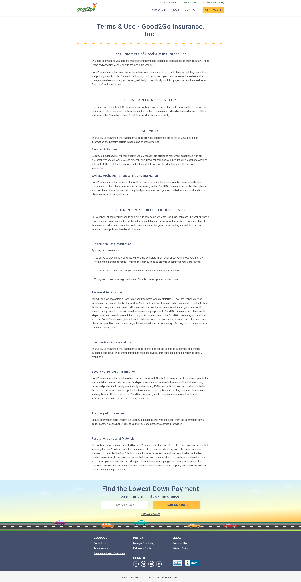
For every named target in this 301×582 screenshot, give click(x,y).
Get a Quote (213, 9)
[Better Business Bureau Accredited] (192, 563)
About (175, 9)
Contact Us (100, 543)
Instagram (159, 564)
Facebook (136, 564)
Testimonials (101, 548)
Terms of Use (180, 543)
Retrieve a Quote (150, 513)
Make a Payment (168, 2)
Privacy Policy (180, 548)
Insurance (158, 9)
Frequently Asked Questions (109, 553)
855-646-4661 (190, 2)
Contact (191, 9)
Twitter (143, 564)
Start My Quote (177, 505)
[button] (177, 563)
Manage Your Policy (213, 2)
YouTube (151, 564)
